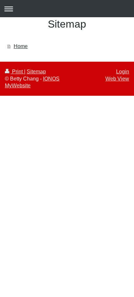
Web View (117, 78)
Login (122, 71)
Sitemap (36, 71)
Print (17, 71)
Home (21, 46)
